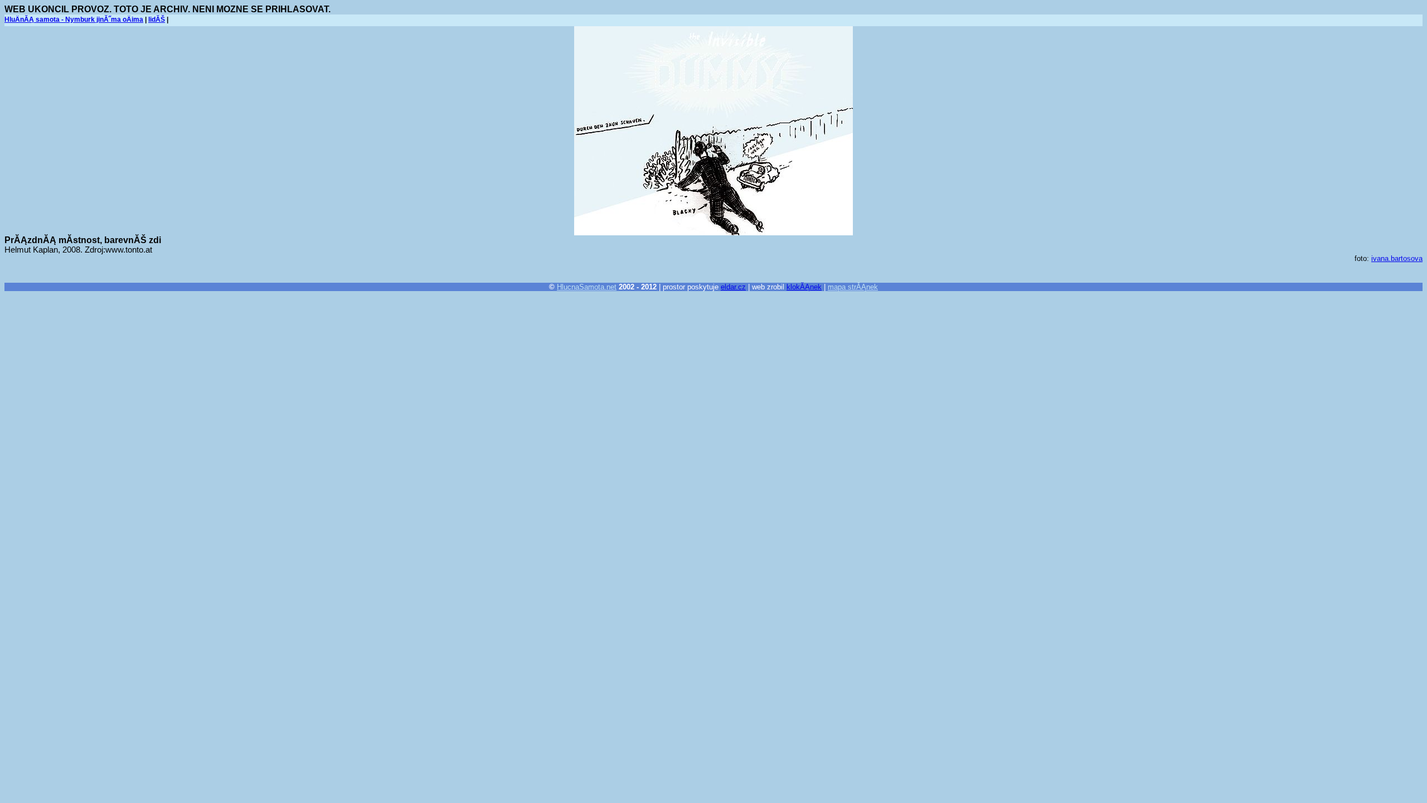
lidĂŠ (156, 19)
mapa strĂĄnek (853, 287)
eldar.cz (733, 287)
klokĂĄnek (804, 287)
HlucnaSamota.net (587, 287)
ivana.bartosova (1397, 258)
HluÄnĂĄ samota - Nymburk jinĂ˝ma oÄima (73, 19)
